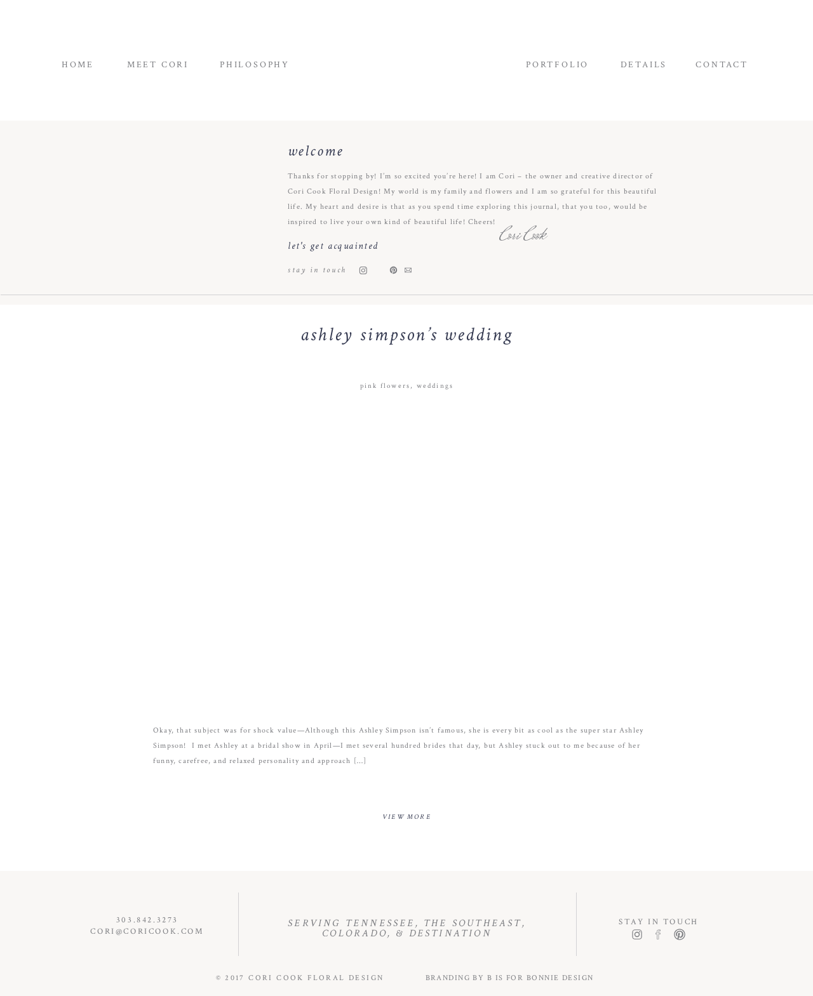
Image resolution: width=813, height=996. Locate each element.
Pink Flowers (385, 386)
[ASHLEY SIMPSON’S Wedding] (407, 555)
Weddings (435, 386)
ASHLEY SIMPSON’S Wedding (406, 334)
